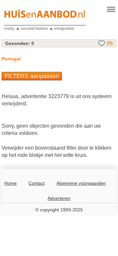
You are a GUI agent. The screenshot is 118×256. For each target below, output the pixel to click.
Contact (37, 183)
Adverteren (59, 198)
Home (10, 183)
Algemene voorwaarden (81, 183)
